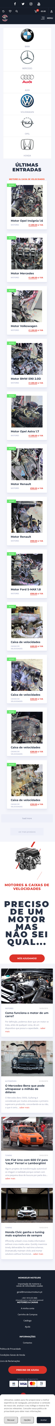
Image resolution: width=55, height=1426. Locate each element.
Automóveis (10, 1081)
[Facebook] (15, 4)
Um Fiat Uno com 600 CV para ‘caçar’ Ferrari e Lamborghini (26, 1161)
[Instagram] (31, 4)
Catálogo (27, 1320)
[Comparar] (3, 11)
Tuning (8, 1155)
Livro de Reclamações (10, 1361)
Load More (27, 818)
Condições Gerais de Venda (12, 1355)
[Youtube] (39, 4)
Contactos (27, 1342)
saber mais (24, 1107)
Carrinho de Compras (27, 1314)
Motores (15, 225)
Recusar (11, 1420)
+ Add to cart (36, 225)
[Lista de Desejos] (10, 11)
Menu (50, 18)
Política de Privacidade (10, 1348)
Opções (27, 1420)
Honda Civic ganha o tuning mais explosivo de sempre (24, 1234)
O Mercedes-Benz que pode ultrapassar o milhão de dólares (25, 1089)
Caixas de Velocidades (16, 647)
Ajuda (27, 1326)
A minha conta (27, 1308)
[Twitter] (23, 4)
